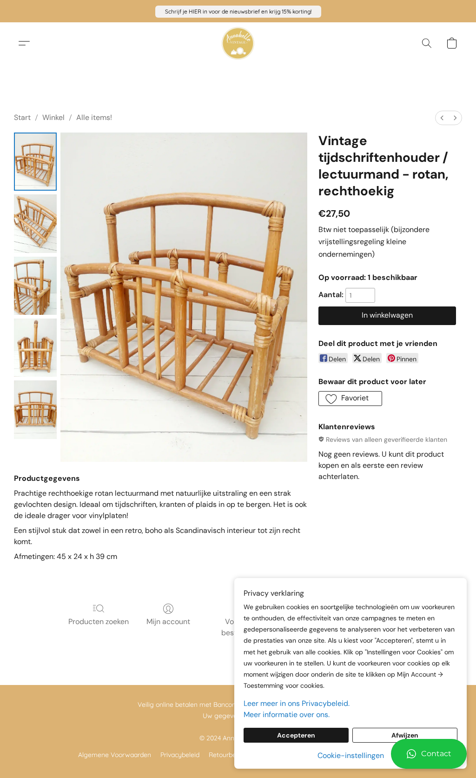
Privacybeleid (179, 755)
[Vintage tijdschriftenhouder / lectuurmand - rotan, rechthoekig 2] (35, 286)
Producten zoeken (98, 621)
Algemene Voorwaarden (114, 755)
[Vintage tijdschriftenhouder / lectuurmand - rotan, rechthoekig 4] (35, 409)
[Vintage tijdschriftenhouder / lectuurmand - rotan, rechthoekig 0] (35, 162)
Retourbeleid (227, 755)
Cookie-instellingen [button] (350, 755)
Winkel (53, 117)
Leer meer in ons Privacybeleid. (297, 703)
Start (22, 117)
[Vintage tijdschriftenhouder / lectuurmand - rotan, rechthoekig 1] (35, 223)
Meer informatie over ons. (287, 714)
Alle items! (94, 117)
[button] (238, 12)
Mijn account (168, 621)
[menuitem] (442, 118)
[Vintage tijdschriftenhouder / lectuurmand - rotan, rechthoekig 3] (35, 348)
